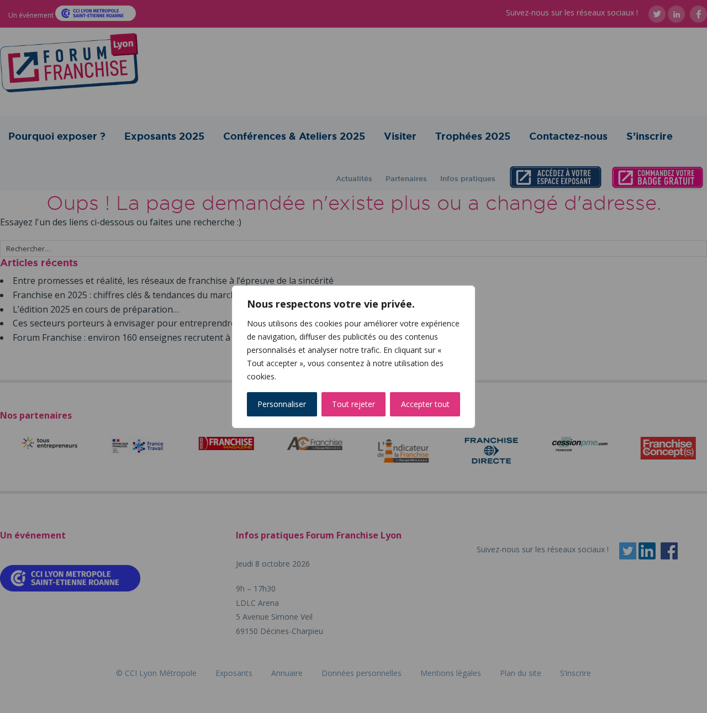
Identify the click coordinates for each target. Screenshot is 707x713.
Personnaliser (281, 404)
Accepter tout (425, 404)
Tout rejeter (353, 404)
